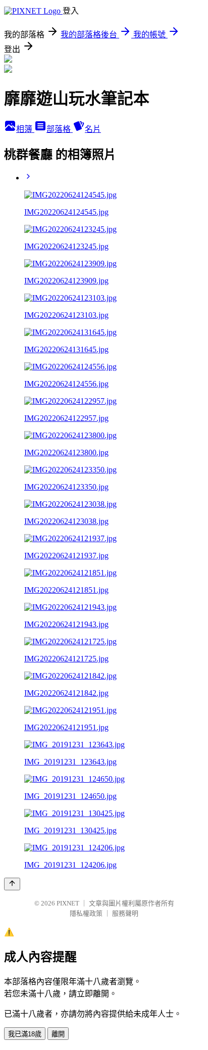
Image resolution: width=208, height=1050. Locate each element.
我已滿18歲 (24, 1034)
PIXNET (68, 903)
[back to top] (12, 884)
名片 (93, 129)
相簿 (25, 129)
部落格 (59, 129)
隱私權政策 (86, 913)
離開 (58, 1034)
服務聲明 (125, 913)
